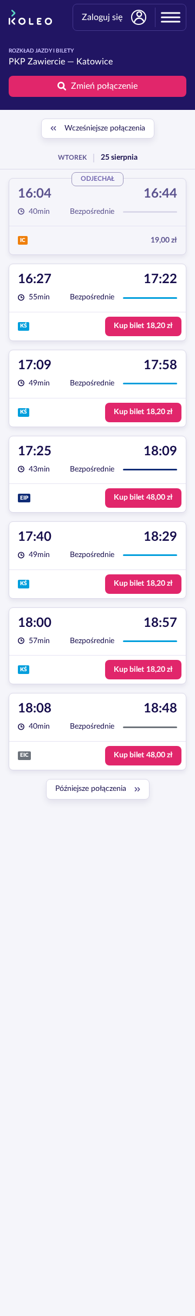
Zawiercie (46, 61)
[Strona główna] (30, 17)
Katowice (94, 61)
